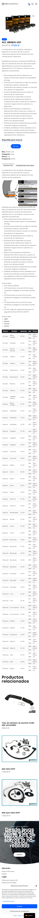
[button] (36, 886)
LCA (8, 156)
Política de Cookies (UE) (10, 880)
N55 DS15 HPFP (8, 769)
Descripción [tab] (8, 165)
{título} (15, 915)
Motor (12, 154)
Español (6, 321)
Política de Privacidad (9, 883)
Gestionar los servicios (8, 901)
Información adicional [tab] (25, 165)
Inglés (6, 319)
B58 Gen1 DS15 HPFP (11, 813)
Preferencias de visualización (19, 911)
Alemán (6, 326)
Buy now (16, 146)
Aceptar (19, 906)
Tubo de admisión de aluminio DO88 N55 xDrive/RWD (18, 724)
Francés (6, 324)
